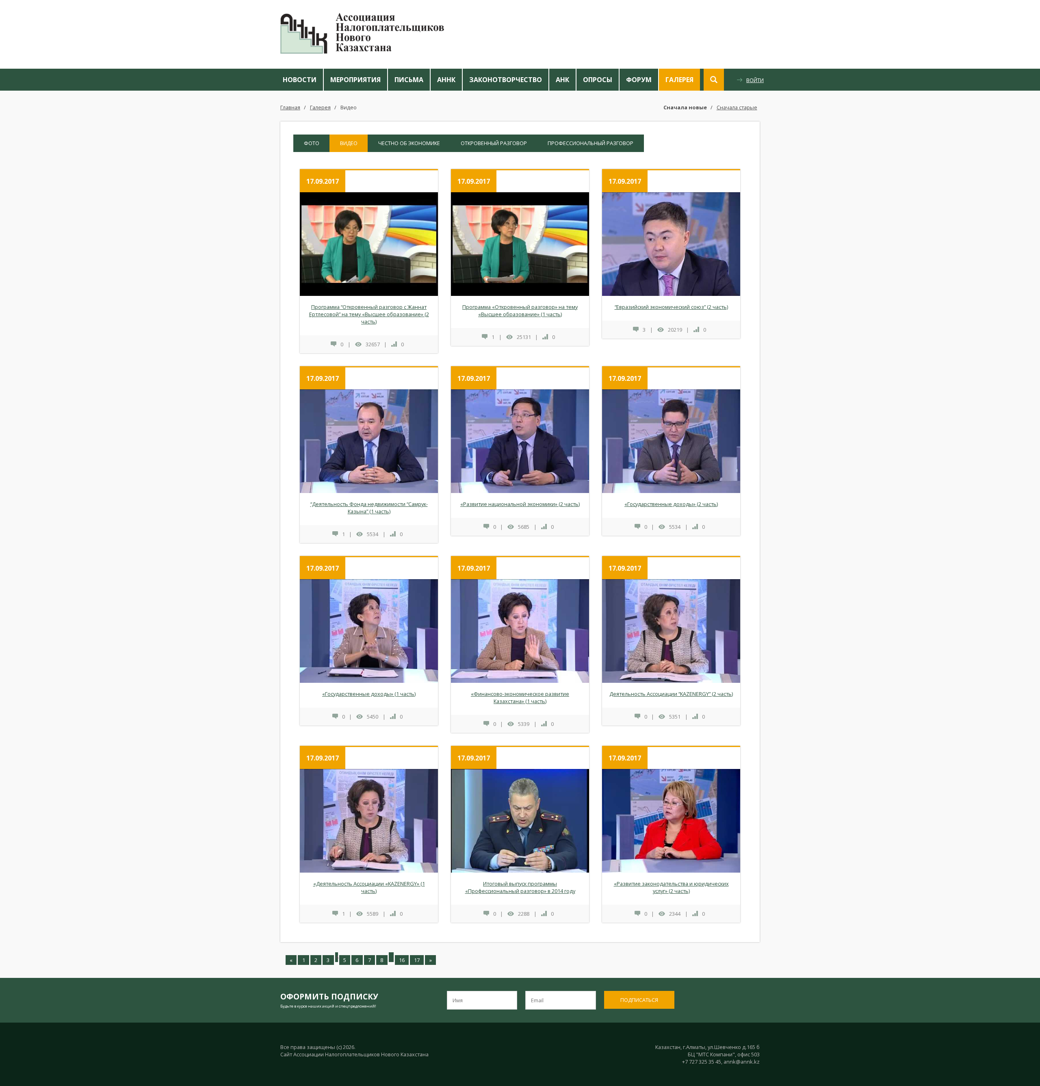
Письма (408, 79)
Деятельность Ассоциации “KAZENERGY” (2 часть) (671, 693)
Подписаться (639, 999)
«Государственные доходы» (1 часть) (369, 693)
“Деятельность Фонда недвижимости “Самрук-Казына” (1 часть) (369, 507)
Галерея (679, 79)
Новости (299, 79)
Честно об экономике (409, 143)
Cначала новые (685, 107)
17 (417, 960)
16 (402, 960)
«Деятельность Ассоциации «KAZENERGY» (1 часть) (369, 887)
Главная (290, 107)
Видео (348, 107)
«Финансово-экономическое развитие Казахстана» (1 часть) (520, 697)
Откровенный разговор (494, 143)
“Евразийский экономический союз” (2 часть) (671, 307)
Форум (639, 79)
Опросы (597, 79)
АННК (446, 79)
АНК (562, 79)
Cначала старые (737, 107)
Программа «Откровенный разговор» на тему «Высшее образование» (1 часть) (520, 310)
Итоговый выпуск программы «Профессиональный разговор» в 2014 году (520, 887)
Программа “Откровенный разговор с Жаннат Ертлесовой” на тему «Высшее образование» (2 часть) (369, 314)
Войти (755, 80)
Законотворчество (505, 79)
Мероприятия (355, 79)
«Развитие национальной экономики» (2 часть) (520, 504)
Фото (311, 143)
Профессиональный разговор (590, 143)
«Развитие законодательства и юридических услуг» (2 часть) (671, 887)
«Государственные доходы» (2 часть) (671, 504)
